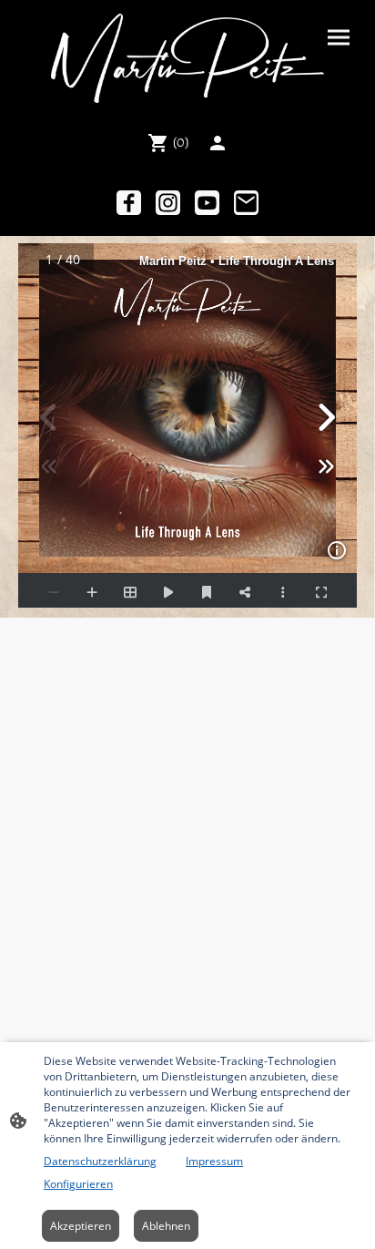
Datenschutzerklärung (100, 1161)
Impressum (214, 1161)
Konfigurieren (78, 1184)
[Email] (246, 202)
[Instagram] (168, 202)
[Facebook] (129, 202)
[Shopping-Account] (217, 143)
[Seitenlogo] (188, 58)
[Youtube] (207, 202)
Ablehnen (166, 1226)
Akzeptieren (80, 1226)
